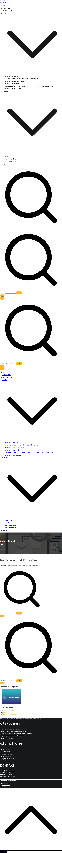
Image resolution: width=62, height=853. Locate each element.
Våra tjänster (9, 154)
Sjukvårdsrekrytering (7, 753)
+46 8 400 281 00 (11, 771)
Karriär (4, 787)
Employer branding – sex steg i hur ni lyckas (12, 729)
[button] (32, 74)
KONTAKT (5, 164)
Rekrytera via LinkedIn (12, 84)
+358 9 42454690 (8, 772)
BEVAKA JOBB (7, 11)
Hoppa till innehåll (4, 1)
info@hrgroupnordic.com (9, 776)
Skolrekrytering (6, 751)
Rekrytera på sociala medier (15, 81)
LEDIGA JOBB (6, 8)
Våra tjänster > (6, 760)
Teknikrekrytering (6, 749)
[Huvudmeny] (2, 298)
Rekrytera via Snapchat (13, 89)
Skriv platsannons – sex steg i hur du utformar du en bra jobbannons (29, 86)
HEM (3, 6)
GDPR (7, 156)
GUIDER (4, 380)
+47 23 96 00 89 (8, 774)
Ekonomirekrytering (7, 754)
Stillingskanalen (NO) (7, 756)
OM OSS (5, 458)
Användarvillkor (10, 159)
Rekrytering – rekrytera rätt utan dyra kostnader (14, 731)
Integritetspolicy (10, 161)
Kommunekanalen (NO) (8, 758)
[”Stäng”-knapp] (2, 368)
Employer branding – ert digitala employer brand (22, 79)
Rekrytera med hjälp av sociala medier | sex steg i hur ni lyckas (17, 733)
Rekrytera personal (11, 76)
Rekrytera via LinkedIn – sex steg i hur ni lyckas (13, 735)
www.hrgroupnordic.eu (8, 778)
